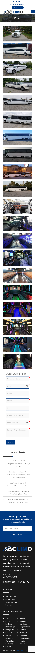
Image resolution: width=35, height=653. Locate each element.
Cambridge (9, 641)
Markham (23, 624)
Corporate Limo (11, 602)
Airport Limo (10, 599)
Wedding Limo (10, 596)
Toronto (8, 635)
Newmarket (9, 638)
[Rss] (28, 582)
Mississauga (10, 627)
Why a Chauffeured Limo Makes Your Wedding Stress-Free (18, 492)
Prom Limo (9, 605)
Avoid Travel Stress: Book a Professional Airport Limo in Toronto (18, 484)
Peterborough (25, 638)
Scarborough (24, 632)
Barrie (7, 621)
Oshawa (23, 630)
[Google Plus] (24, 582)
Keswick (23, 644)
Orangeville (9, 630)
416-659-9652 (17, 4)
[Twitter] (21, 582)
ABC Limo (20, 650)
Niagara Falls (25, 627)
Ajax (7, 618)
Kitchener (9, 624)
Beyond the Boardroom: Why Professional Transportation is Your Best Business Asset (18, 474)
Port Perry (9, 644)
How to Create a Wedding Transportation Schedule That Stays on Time (18, 463)
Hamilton (23, 641)
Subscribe (17, 535)
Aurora (22, 618)
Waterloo (23, 635)
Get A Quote (17, 8)
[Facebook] (18, 582)
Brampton (23, 621)
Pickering (8, 632)
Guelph (8, 647)
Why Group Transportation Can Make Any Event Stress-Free (18, 500)
